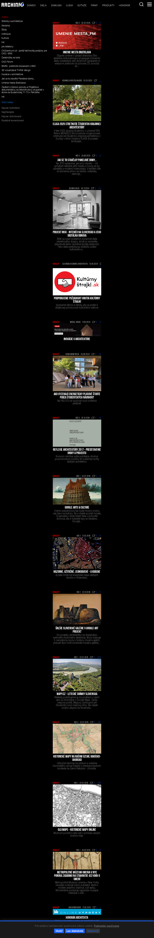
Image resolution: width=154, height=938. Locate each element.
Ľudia (69, 5)
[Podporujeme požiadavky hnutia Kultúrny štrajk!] (77, 281)
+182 (99, 722)
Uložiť (59, 931)
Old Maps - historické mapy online (77, 830)
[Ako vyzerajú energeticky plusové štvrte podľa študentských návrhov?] (77, 373)
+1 (100, 907)
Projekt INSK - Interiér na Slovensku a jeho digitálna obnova (77, 234)
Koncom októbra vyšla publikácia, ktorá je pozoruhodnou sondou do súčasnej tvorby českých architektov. (77, 459)
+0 (100, 23)
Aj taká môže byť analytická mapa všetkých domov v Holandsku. (77, 576)
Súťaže (81, 5)
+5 (100, 476)
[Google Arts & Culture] (77, 491)
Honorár (124, 5)
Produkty (108, 5)
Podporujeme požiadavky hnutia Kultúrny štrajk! (77, 300)
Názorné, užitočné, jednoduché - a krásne (77, 572)
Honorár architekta (77, 918)
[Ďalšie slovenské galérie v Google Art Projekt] (77, 609)
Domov (31, 5)
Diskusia (56, 5)
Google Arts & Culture (77, 507)
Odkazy (56, 23)
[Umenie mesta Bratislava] (77, 36)
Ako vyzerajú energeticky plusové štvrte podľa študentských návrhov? (77, 396)
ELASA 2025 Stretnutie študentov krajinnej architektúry (77, 126)
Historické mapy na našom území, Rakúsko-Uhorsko (77, 758)
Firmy (94, 5)
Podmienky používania (106, 925)
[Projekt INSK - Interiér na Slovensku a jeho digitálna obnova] (77, 209)
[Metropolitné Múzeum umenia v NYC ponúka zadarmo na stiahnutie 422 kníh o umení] (77, 860)
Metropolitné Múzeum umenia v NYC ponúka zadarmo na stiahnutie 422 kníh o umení (77, 876)
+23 (99, 188)
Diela (43, 5)
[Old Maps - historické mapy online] (77, 805)
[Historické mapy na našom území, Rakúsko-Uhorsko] (77, 739)
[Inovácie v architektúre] (77, 330)
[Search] (141, 4)
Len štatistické (74, 931)
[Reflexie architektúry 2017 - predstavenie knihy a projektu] (77, 433)
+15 (99, 354)
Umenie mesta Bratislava (77, 52)
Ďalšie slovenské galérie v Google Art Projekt (77, 630)
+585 (99, 783)
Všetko (5, 17)
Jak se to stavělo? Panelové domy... (77, 160)
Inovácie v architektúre (77, 339)
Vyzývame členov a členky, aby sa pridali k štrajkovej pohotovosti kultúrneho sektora (76, 306)
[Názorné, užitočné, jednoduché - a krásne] (77, 553)
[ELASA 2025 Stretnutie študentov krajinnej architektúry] (77, 103)
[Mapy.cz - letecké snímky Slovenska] (77, 675)
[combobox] (141, 4)
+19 (101, 82)
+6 (100, 536)
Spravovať (92, 931)
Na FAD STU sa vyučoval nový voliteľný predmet (77, 402)
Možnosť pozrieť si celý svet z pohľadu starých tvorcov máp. (77, 834)
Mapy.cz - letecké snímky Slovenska (77, 694)
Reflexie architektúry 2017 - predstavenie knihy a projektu (77, 451)
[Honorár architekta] (77, 912)
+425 (99, 657)
